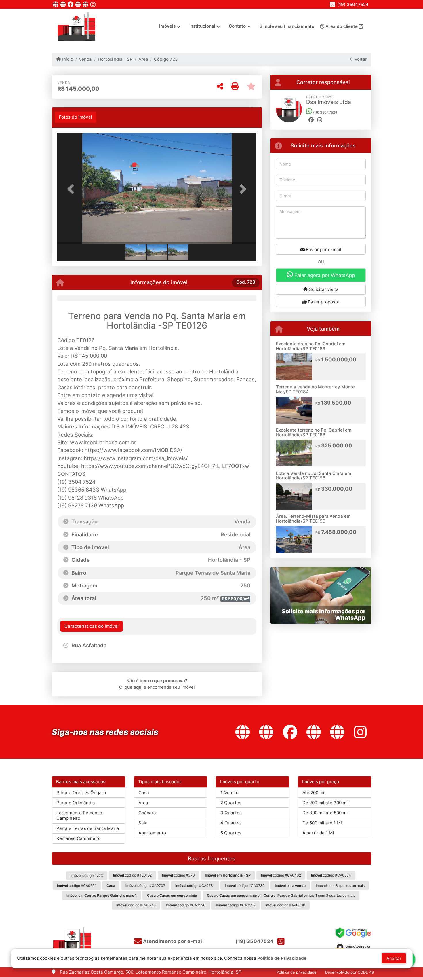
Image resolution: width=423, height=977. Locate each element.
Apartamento (152, 833)
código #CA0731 (195, 885)
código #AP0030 (285, 905)
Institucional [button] (202, 26)
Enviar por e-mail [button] (323, 249)
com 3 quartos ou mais (340, 885)
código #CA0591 (76, 885)
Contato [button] (237, 26)
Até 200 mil (313, 792)
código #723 (86, 875)
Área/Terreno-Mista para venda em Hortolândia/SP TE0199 (313, 518)
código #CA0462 (281, 875)
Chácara (147, 812)
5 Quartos (230, 833)
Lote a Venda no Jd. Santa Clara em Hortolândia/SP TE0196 (313, 476)
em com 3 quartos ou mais (281, 895)
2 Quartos (230, 802)
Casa (143, 792)
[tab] (75, 117)
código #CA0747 (136, 905)
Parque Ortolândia (75, 802)
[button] (72, 189)
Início (67, 59)
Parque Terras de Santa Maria (87, 828)
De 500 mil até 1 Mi (322, 823)
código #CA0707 (145, 885)
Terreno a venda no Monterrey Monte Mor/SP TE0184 (315, 389)
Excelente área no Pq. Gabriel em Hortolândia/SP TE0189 (310, 346)
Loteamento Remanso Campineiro (79, 815)
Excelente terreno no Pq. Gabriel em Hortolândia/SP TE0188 (313, 432)
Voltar (360, 59)
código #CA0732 (244, 885)
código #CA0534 (331, 875)
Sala (143, 823)
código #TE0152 (132, 875)
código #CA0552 (235, 905)
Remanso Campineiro (78, 838)
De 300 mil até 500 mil (325, 812)
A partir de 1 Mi (318, 833)
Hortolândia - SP (115, 59)
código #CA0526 (185, 905)
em (228, 875)
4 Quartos (231, 823)
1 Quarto (229, 792)
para (290, 885)
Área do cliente (341, 26)
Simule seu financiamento (287, 26)
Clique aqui (130, 687)
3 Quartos (231, 812)
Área (143, 59)
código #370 (178, 875)
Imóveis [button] (167, 26)
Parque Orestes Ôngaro (81, 792)
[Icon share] (55, 4)
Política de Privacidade (281, 958)
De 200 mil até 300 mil (325, 802)
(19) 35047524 (353, 4)
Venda (85, 59)
